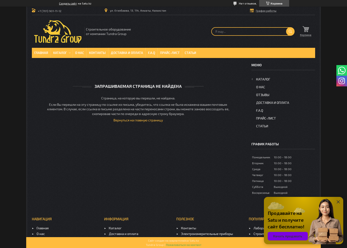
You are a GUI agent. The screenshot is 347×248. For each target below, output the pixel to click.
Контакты (97, 53)
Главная (41, 53)
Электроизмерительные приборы (207, 234)
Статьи (190, 53)
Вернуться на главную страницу (138, 120)
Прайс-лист (170, 53)
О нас (79, 53)
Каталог (60, 53)
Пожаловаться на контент (183, 244)
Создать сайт (68, 3)
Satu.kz (194, 240)
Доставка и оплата (127, 53)
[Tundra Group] (57, 31)
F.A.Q (151, 53)
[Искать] (290, 31)
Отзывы (262, 95)
